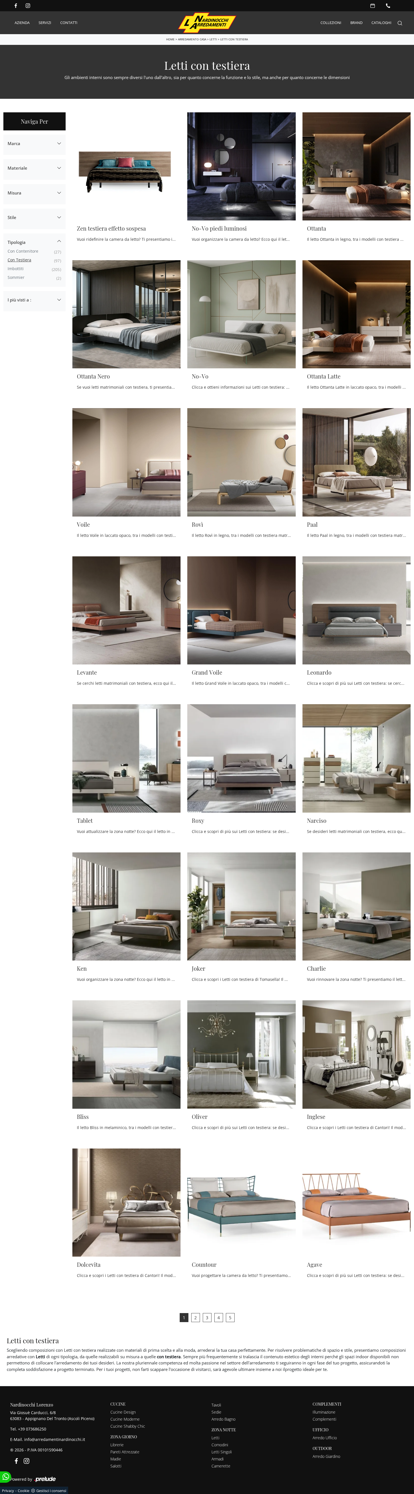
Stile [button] (12, 217)
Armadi (218, 1459)
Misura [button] (14, 193)
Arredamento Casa (192, 39)
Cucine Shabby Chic (127, 1426)
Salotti (115, 1466)
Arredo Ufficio (325, 1437)
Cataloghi (381, 22)
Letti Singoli (222, 1451)
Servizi (45, 22)
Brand (356, 22)
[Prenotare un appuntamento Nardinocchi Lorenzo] (372, 5)
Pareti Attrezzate (124, 1451)
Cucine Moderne (125, 1419)
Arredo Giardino (326, 1456)
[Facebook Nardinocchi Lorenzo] (15, 5)
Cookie (23, 1490)
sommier (16, 277)
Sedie (216, 1412)
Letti (213, 39)
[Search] (400, 22)
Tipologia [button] (17, 242)
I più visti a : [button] (19, 300)
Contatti (68, 22)
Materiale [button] (17, 168)
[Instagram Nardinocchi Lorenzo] (28, 5)
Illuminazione (324, 1412)
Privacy (8, 1490)
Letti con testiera (234, 39)
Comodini (220, 1444)
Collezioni (330, 22)
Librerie (117, 1444)
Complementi (324, 1419)
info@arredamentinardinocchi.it (54, 1439)
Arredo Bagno (223, 1419)
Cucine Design (123, 1412)
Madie (115, 1459)
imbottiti (16, 268)
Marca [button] (14, 143)
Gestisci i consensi (51, 1490)
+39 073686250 (32, 1429)
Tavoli (216, 1405)
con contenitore (23, 251)
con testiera (19, 260)
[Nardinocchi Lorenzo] (207, 22)
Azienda (22, 22)
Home (170, 39)
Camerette (221, 1466)
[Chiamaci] (388, 5)
